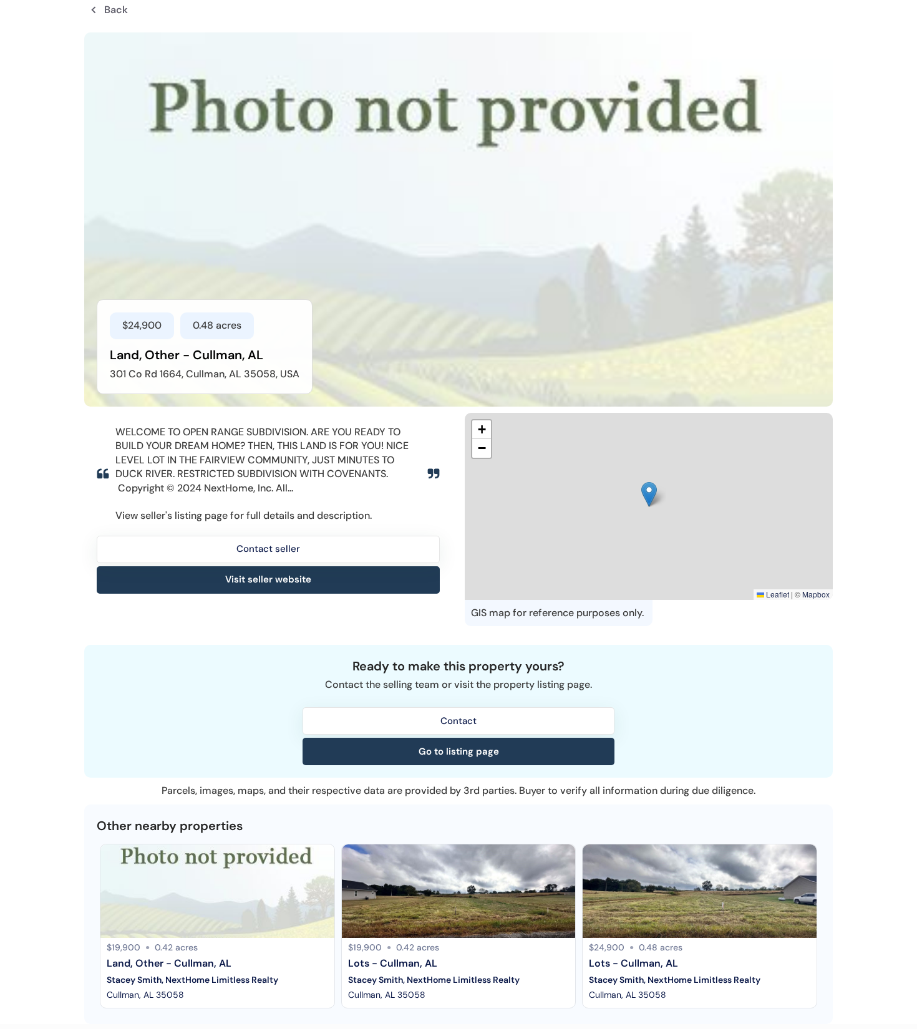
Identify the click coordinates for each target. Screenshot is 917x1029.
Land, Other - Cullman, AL (169, 963)
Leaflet (776, 594)
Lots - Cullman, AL (392, 963)
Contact (458, 721)
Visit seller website (268, 579)
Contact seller (268, 549)
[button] (649, 494)
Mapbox (816, 594)
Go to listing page (459, 751)
